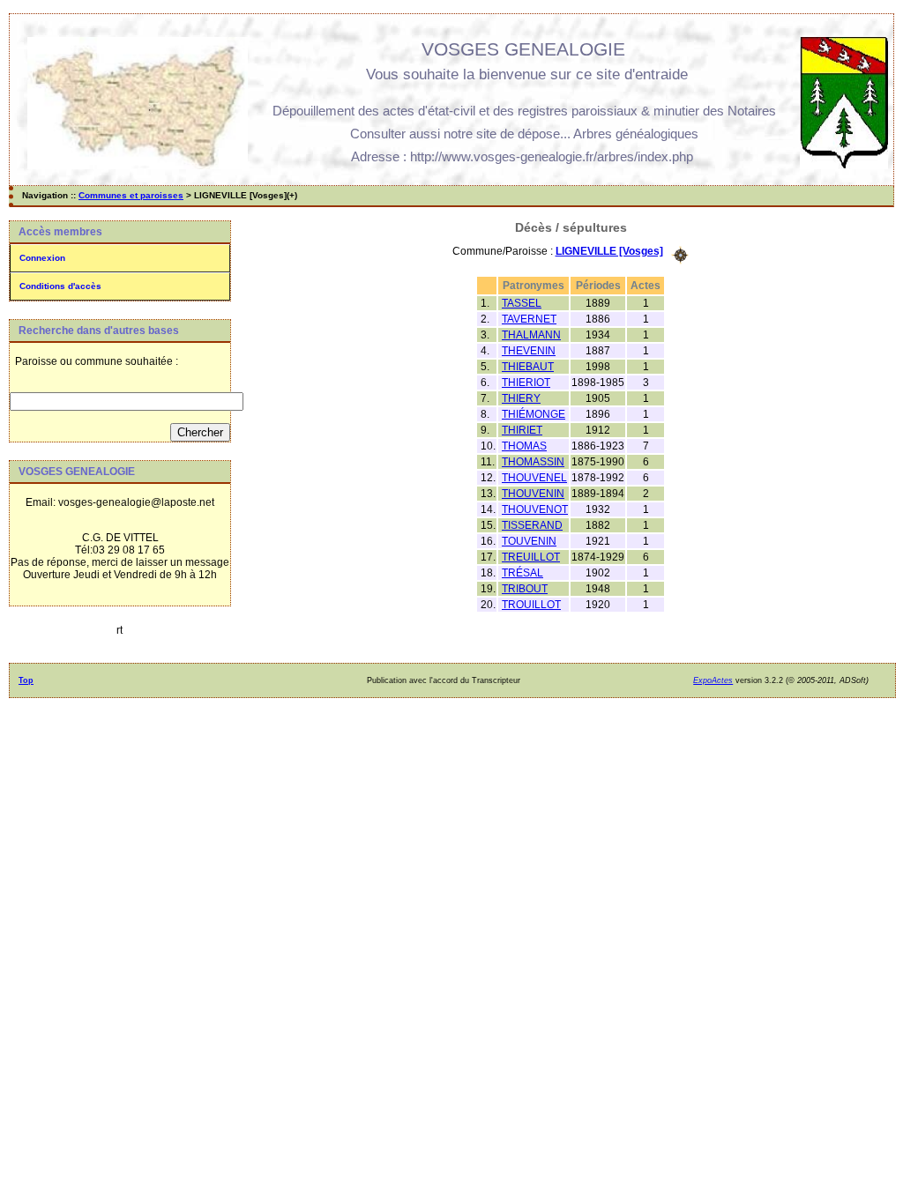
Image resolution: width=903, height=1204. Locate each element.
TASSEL (521, 303)
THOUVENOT (535, 509)
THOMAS (524, 446)
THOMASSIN (533, 462)
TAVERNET (529, 319)
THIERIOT (526, 382)
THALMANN (531, 335)
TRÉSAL (522, 573)
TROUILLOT (531, 604)
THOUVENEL (534, 478)
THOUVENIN (533, 493)
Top (26, 680)
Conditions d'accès (60, 286)
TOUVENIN (529, 541)
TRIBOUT (525, 589)
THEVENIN (529, 351)
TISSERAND (532, 525)
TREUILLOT (531, 557)
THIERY (521, 398)
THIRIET (522, 430)
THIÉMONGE (533, 414)
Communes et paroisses (130, 195)
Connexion (42, 258)
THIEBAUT (528, 366)
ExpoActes (713, 680)
